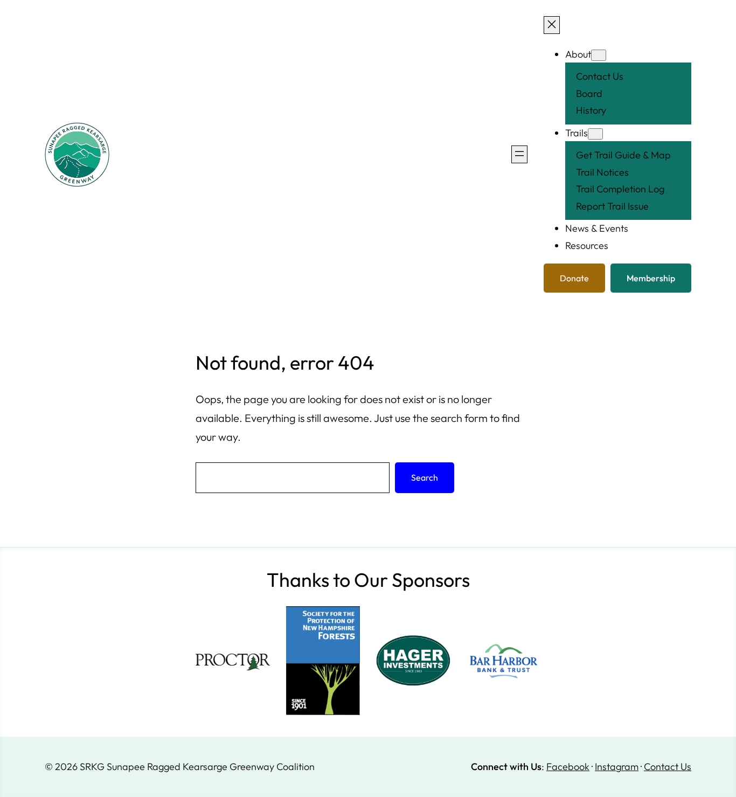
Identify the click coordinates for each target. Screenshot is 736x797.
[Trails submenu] (595, 134)
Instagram (616, 766)
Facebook (567, 766)
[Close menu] (552, 25)
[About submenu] (598, 55)
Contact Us (667, 766)
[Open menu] (519, 154)
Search (424, 477)
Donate (574, 278)
